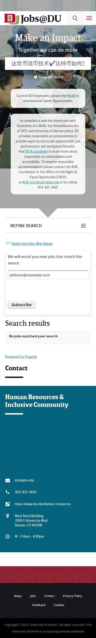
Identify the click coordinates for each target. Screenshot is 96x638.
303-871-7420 (25, 492)
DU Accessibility (36, 151)
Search (75, 18)
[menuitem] (75, 18)
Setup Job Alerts (50, 77)
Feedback (38, 605)
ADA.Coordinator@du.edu (40, 182)
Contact (49, 596)
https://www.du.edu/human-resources (43, 504)
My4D (71, 96)
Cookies (59, 605)
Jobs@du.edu (24, 480)
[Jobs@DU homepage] (12, 23)
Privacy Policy (72, 596)
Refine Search (26, 225)
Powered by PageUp (21, 356)
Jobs (33, 596)
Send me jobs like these (31, 243)
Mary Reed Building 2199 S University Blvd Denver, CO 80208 (31, 520)
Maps (18, 596)
